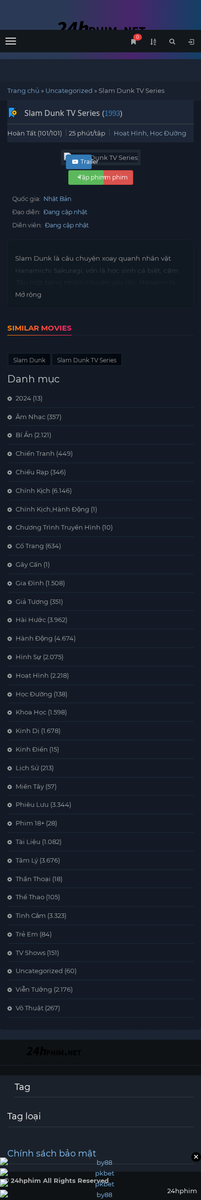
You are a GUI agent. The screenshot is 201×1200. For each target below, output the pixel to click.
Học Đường (168, 133)
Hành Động (34, 638)
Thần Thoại (33, 879)
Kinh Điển (32, 749)
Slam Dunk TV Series (87, 360)
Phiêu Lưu (32, 804)
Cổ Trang (30, 546)
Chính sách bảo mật (51, 1153)
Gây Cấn (29, 564)
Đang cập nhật (65, 212)
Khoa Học (31, 712)
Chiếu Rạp (32, 472)
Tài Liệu (28, 841)
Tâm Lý (27, 860)
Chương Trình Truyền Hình (58, 527)
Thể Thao (30, 897)
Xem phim (112, 177)
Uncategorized (69, 90)
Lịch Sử (27, 768)
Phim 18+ (30, 823)
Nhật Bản (57, 198)
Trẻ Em (27, 934)
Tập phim (92, 177)
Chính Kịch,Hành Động (52, 509)
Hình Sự (28, 657)
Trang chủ (23, 90)
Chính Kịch (33, 490)
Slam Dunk (29, 360)
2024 (23, 398)
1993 (112, 113)
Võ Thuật (29, 1008)
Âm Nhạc (30, 417)
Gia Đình (30, 583)
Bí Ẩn (24, 435)
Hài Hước (31, 619)
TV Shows (30, 952)
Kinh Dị (28, 730)
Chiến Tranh (35, 453)
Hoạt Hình (130, 133)
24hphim (100, 28)
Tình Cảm (31, 915)
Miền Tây (30, 786)
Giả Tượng (32, 601)
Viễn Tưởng (34, 989)
